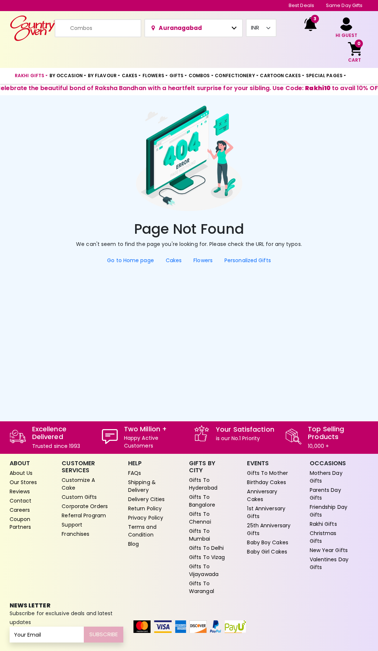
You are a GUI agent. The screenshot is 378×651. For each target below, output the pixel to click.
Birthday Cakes (266, 482)
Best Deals (301, 5)
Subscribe (103, 634)
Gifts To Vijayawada (204, 570)
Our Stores (23, 482)
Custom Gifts (79, 497)
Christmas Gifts (323, 537)
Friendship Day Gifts (328, 510)
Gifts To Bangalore (202, 500)
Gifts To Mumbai (199, 534)
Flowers (203, 260)
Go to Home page (130, 260)
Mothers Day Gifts (326, 476)
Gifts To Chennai (200, 517)
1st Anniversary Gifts (266, 512)
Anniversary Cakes (262, 495)
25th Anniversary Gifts (269, 529)
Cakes (174, 260)
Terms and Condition (142, 530)
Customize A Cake (78, 483)
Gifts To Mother (267, 473)
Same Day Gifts (344, 5)
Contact (21, 500)
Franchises (75, 534)
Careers (20, 510)
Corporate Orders (85, 506)
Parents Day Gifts (325, 493)
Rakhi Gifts (323, 524)
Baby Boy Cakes (267, 542)
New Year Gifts (329, 550)
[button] (31, 76)
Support (72, 524)
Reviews (20, 491)
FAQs (134, 473)
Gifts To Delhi (206, 548)
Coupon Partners (20, 523)
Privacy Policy (145, 517)
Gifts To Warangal (201, 587)
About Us (21, 473)
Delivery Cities (146, 499)
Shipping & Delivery (142, 486)
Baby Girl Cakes (267, 551)
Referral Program (84, 515)
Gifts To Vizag (207, 557)
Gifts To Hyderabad (203, 483)
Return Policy (145, 508)
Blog (133, 544)
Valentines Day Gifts (329, 563)
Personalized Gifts (247, 260)
